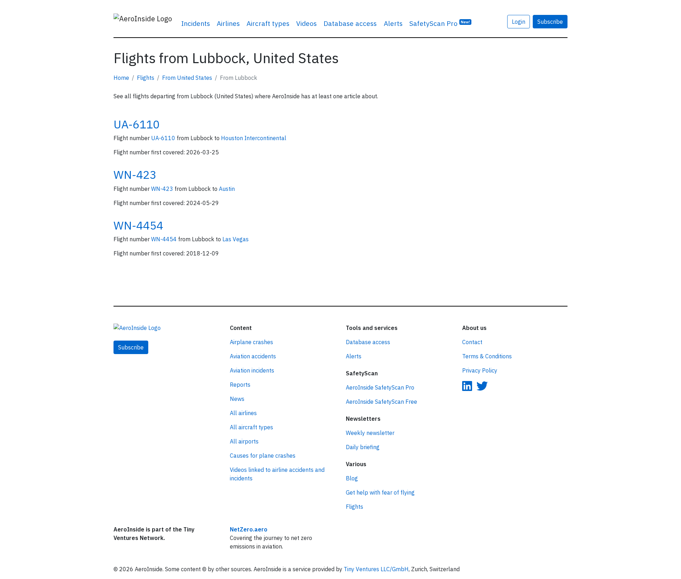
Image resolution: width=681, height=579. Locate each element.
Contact (472, 342)
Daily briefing (363, 447)
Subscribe (550, 21)
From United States (187, 77)
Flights (145, 77)
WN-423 (135, 174)
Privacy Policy (479, 370)
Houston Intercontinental (253, 138)
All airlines (243, 413)
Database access (350, 23)
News (237, 398)
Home (121, 77)
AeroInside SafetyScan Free (381, 401)
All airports (244, 441)
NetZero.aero (248, 529)
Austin (227, 188)
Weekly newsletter (370, 432)
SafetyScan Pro (439, 23)
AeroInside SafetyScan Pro (380, 387)
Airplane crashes (251, 342)
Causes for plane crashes (262, 455)
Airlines (228, 23)
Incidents (195, 23)
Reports (240, 384)
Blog (352, 478)
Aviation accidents (253, 356)
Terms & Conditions (487, 356)
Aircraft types (268, 23)
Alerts (393, 23)
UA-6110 (137, 124)
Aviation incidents (252, 370)
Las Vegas (235, 239)
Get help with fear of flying (380, 492)
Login (518, 21)
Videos (306, 23)
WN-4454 (138, 225)
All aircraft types (251, 427)
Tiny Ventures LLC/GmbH (376, 569)
